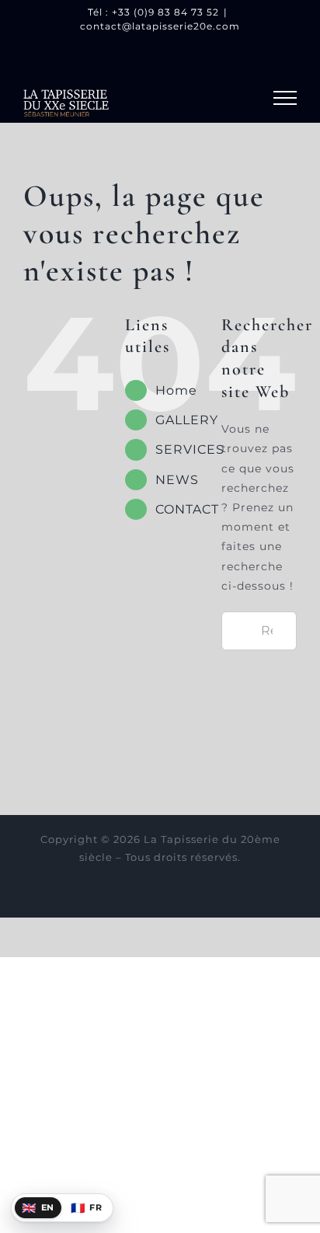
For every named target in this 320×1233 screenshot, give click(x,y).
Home (176, 390)
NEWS (177, 479)
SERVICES (189, 449)
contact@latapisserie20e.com (160, 26)
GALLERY (186, 420)
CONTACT (187, 509)
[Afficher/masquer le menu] (285, 98)
